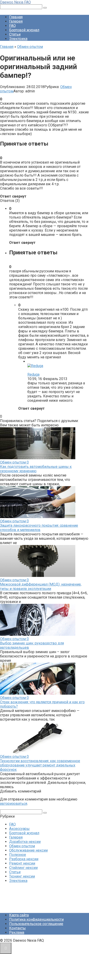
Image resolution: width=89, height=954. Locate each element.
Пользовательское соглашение (36, 924)
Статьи (15, 34)
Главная (16, 17)
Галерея (16, 21)
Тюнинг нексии (22, 876)
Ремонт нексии (22, 863)
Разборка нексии (23, 859)
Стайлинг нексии (23, 867)
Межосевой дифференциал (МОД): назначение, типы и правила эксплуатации (40, 586)
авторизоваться (13, 803)
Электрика (18, 38)
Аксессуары (19, 828)
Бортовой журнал (24, 30)
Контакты (17, 928)
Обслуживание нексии (28, 850)
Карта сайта (19, 915)
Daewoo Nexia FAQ (15, 2)
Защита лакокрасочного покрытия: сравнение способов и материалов (39, 527)
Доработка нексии (25, 841)
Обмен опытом (22, 846)
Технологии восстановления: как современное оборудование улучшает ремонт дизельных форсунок (40, 765)
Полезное (17, 854)
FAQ (12, 25)
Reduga (33, 374)
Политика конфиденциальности (36, 919)
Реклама (16, 932)
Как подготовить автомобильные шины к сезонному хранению (36, 468)
